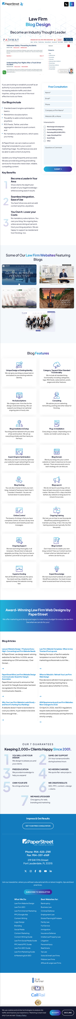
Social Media (51, 138)
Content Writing (20, 918)
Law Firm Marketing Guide (24, 952)
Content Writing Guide (23, 937)
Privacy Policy (21, 1015)
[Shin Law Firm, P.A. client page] (19, 274)
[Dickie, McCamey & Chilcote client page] (19, 298)
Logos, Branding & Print (54, 135)
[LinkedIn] (51, 871)
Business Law (46, 907)
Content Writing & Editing (54, 129)
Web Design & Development (55, 126)
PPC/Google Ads (21, 914)
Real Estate (45, 948)
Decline (68, 1013)
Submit (57, 169)
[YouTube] (45, 871)
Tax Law (44, 952)
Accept (55, 1013)
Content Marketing (21, 933)
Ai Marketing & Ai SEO (22, 955)
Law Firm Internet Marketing (25, 911)
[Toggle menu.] (72, 4)
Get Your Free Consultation (38, 826)
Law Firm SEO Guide (22, 948)
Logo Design (19, 922)
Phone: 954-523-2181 (38, 851)
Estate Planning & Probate (51, 918)
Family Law (45, 922)
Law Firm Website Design (24, 903)
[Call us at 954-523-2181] (66, 4)
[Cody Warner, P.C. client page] (56, 274)
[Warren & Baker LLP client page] (56, 298)
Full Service (45, 926)
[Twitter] (25, 871)
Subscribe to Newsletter (38, 892)
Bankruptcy (45, 903)
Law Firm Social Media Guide (25, 941)
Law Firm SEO (19, 907)
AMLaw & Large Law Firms (51, 963)
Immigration (45, 929)
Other (49, 141)
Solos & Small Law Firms (50, 955)
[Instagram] (31, 871)
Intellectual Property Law (51, 937)
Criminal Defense (47, 911)
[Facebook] (35, 871)
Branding (18, 926)
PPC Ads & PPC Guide (23, 944)
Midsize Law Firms (48, 959)
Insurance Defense (48, 933)
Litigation (44, 941)
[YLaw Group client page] (38, 321)
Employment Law (48, 914)
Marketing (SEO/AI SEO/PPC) (56, 132)
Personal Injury (46, 944)
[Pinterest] (40, 871)
